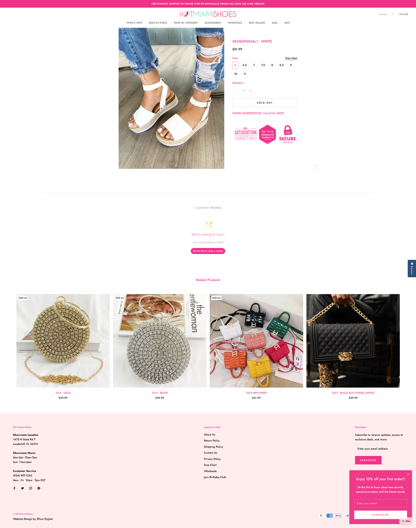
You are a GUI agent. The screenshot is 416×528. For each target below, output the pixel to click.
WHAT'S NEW (134, 23)
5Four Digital (45, 519)
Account (383, 14)
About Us (209, 434)
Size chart (291, 58)
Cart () (403, 14)
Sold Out (265, 103)
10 (235, 74)
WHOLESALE (235, 23)
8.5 (282, 65)
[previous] (10, 343)
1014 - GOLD (63, 393)
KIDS (287, 23)
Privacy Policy (212, 459)
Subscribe (380, 515)
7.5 (263, 65)
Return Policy (212, 440)
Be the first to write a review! (208, 251)
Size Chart (210, 465)
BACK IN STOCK (158, 23)
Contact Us (210, 453)
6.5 (245, 65)
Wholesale (210, 471)
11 (244, 74)
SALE (275, 23)
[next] (406, 343)
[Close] (408, 474)
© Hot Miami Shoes (23, 513)
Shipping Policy (213, 447)
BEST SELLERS (257, 23)
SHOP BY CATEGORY (186, 23)
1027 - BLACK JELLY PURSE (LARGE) (353, 393)
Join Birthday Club (215, 477)
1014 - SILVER (160, 393)
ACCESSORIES (213, 23)
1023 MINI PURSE (256, 393)
